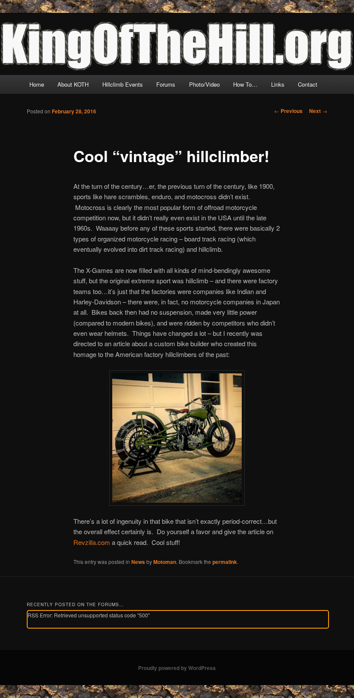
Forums (165, 84)
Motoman (164, 562)
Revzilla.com (91, 542)
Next (318, 111)
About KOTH (72, 84)
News (138, 562)
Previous (288, 111)
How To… (245, 84)
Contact (307, 84)
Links (277, 84)
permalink (224, 562)
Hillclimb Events (122, 84)
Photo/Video (204, 84)
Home (36, 84)
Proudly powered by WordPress (177, 668)
